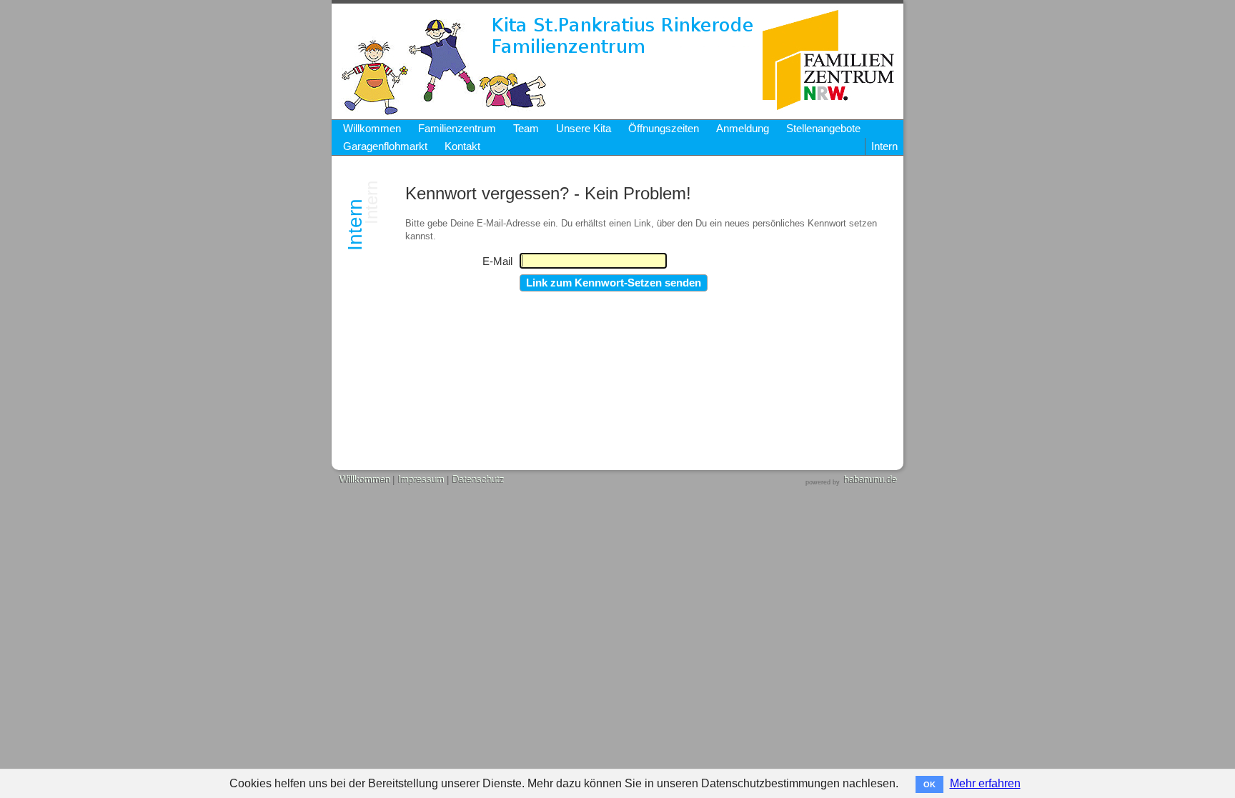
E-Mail (497, 261)
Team (526, 128)
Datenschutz (478, 479)
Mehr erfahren (985, 783)
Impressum (420, 479)
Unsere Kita (583, 128)
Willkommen (372, 128)
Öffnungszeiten (663, 128)
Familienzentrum (457, 128)
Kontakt (462, 146)
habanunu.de (869, 479)
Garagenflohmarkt (385, 146)
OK (929, 784)
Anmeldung (742, 128)
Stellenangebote (823, 128)
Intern (884, 146)
